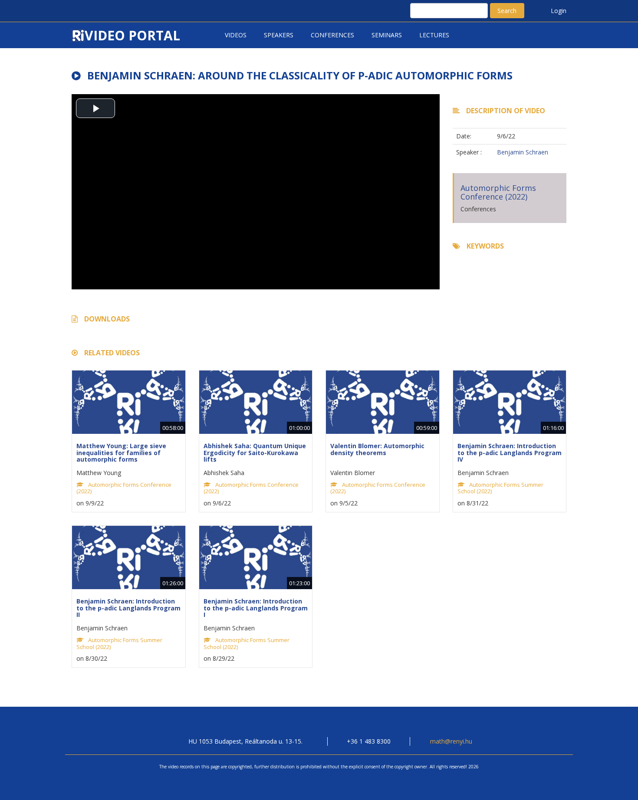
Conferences (332, 35)
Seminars (387, 35)
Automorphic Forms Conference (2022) (498, 192)
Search (506, 11)
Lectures (434, 35)
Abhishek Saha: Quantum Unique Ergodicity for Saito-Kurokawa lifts (255, 452)
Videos (236, 35)
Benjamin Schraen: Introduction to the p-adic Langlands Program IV (509, 452)
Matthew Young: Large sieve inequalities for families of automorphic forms (121, 452)
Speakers (278, 35)
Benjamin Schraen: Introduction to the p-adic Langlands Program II (128, 608)
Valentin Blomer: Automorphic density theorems (377, 449)
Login (558, 11)
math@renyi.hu (451, 741)
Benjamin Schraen (522, 152)
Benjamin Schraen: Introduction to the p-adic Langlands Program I (256, 608)
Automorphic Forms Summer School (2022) (500, 488)
